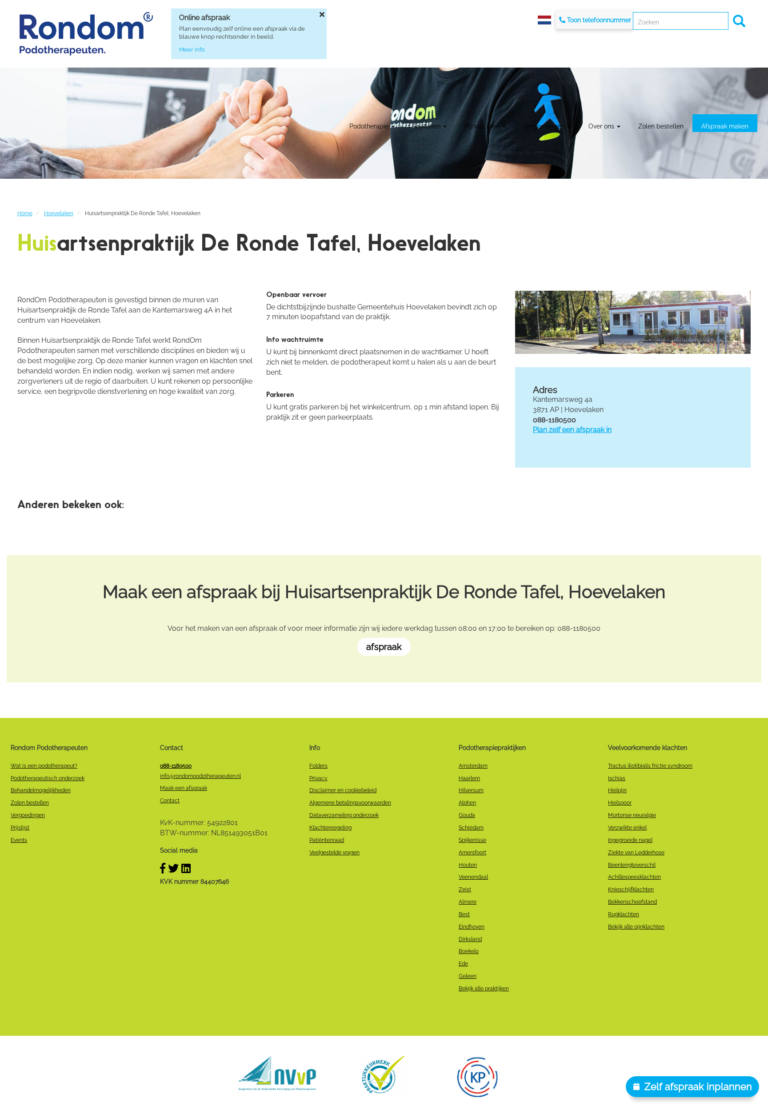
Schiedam (471, 828)
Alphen (467, 803)
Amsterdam (473, 766)
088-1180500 (176, 766)
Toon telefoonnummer (599, 20)
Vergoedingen (545, 126)
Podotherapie (369, 126)
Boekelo (469, 951)
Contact (170, 800)
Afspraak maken (724, 126)
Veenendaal (473, 877)
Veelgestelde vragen (334, 853)
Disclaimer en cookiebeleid (342, 790)
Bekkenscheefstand (632, 902)
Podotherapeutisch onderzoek (47, 778)
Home (24, 213)
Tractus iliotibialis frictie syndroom (650, 766)
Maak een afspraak (183, 788)
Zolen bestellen (661, 126)
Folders (318, 766)
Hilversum (471, 790)
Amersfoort (472, 853)
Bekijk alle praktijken (484, 989)
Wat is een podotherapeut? (44, 766)
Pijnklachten (482, 126)
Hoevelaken (58, 213)
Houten (468, 865)
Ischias (616, 778)
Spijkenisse (472, 840)
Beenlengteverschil (632, 865)
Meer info (192, 49)
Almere (467, 902)
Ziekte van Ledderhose (636, 853)
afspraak (384, 646)
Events (19, 840)
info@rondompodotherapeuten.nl (200, 776)
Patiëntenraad (326, 840)
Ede (463, 964)
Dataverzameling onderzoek (344, 815)
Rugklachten (623, 914)
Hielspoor (620, 803)
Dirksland (470, 939)
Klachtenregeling (330, 828)
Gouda (467, 815)
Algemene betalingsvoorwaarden (350, 803)
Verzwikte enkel (627, 828)
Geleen (467, 976)
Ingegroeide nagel (630, 840)
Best (464, 914)
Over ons (602, 126)
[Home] (86, 33)
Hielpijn (617, 790)
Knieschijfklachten (631, 889)
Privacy (318, 778)
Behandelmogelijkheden (41, 790)
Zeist (465, 889)
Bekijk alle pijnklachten (636, 927)
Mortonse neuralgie (632, 815)
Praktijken (427, 126)
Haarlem (469, 778)
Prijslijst (20, 828)
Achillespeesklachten (634, 877)
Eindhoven (471, 927)
